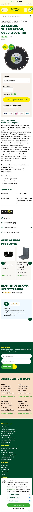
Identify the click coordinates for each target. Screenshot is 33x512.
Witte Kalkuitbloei (8, 457)
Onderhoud (6, 436)
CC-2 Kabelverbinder (7, 264)
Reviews (4, 467)
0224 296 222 (5, 408)
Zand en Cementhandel (10, 448)
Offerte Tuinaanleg (8, 429)
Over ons (20, 4)
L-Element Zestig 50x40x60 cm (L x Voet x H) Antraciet (23, 266)
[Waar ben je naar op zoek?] (30, 16)
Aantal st (6, 86)
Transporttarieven (8, 438)
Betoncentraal (7, 459)
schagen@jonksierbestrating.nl (8, 410)
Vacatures (5, 470)
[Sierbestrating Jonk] (15, 10)
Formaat (6, 77)
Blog (3, 474)
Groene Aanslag (7, 453)
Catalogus (5, 427)
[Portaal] (26, 10)
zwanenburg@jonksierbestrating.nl (25, 410)
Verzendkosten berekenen (10, 107)
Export (4, 450)
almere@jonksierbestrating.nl (8, 393)
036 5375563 (5, 391)
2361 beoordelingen (17, 293)
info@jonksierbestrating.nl (25, 393)
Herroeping (6, 442)
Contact (29, 4)
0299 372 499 (22, 391)
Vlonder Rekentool (8, 440)
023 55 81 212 (22, 408)
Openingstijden (7, 396)
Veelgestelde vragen (9, 431)
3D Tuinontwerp (7, 433)
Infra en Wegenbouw (9, 455)
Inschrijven (7, 367)
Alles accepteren (19, 505)
